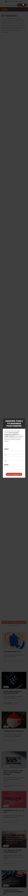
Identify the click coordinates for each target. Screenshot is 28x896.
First (5, 455)
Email (6, 464)
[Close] (23, 5)
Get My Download (14, 475)
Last (5, 461)
